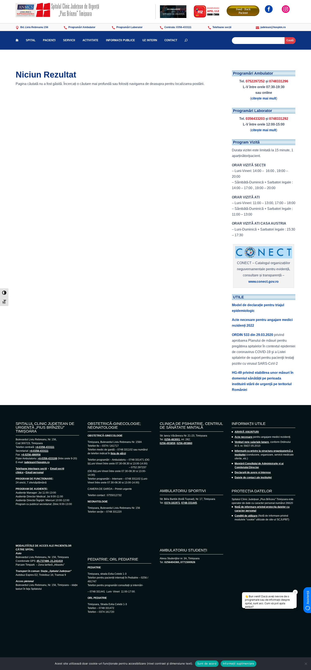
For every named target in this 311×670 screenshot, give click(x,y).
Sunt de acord (206, 663)
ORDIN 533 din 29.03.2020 (252, 335)
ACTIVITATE (90, 40)
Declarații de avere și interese (253, 472)
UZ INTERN (149, 40)
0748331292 (278, 118)
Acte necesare (243, 436)
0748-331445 (189, 502)
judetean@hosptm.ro (37, 462)
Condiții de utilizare (246, 515)
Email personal (35, 472)
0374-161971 (172, 502)
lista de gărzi (118, 453)
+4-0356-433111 (44, 447)
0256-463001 (172, 439)
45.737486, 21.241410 (50, 560)
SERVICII (69, 40)
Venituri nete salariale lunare (252, 442)
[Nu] (306, 664)
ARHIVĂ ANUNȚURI (247, 431)
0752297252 (255, 81)
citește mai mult (263, 98)
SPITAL (31, 40)
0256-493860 (184, 443)
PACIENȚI (49, 40)
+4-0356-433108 (47, 458)
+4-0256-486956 (31, 454)
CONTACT (170, 40)
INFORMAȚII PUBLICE (120, 40)
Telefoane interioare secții (31, 468)
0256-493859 (167, 443)
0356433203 (255, 118)
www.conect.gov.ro (263, 281)
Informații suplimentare (238, 663)
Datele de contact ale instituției (253, 477)
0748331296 (278, 81)
